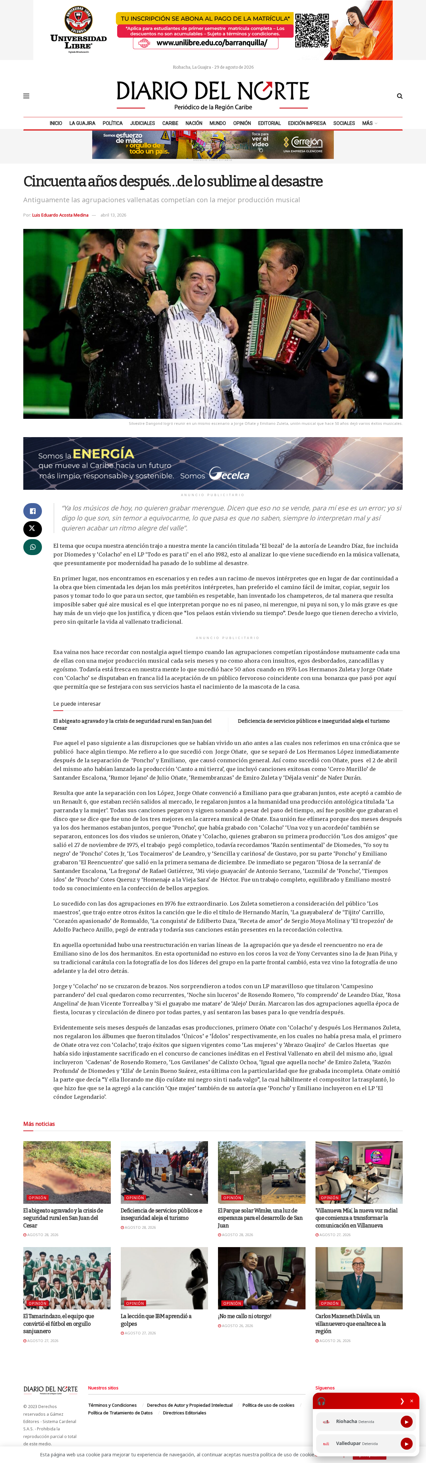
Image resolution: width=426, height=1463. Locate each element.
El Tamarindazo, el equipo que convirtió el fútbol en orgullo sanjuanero (58, 1323)
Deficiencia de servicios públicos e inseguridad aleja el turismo (314, 721)
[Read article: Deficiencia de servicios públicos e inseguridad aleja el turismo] (164, 1172)
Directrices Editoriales (184, 1413)
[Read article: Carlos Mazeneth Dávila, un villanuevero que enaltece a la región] (359, 1278)
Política (113, 123)
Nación (194, 123)
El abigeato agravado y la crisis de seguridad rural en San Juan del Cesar (63, 1218)
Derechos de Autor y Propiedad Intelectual (190, 1405)
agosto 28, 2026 (42, 1234)
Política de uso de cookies (269, 1405)
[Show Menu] (26, 96)
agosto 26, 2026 (237, 1325)
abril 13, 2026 (113, 215)
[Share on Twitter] (32, 529)
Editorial (269, 123)
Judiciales (142, 123)
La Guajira (83, 123)
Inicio (56, 123)
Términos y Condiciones (112, 1405)
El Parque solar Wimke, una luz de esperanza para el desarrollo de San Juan (260, 1218)
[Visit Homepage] (213, 96)
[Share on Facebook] (32, 511)
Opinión (242, 123)
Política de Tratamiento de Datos (120, 1413)
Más (367, 123)
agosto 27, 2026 (334, 1234)
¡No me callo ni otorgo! (245, 1316)
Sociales (344, 123)
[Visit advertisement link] (213, 30)
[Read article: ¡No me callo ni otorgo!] (262, 1278)
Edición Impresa (307, 123)
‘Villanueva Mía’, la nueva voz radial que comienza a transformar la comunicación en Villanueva (357, 1218)
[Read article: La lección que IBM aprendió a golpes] (164, 1278)
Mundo (218, 123)
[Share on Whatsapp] (32, 547)
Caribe (170, 123)
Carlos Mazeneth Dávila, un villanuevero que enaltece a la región (351, 1323)
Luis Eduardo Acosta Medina (60, 215)
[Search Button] (400, 96)
